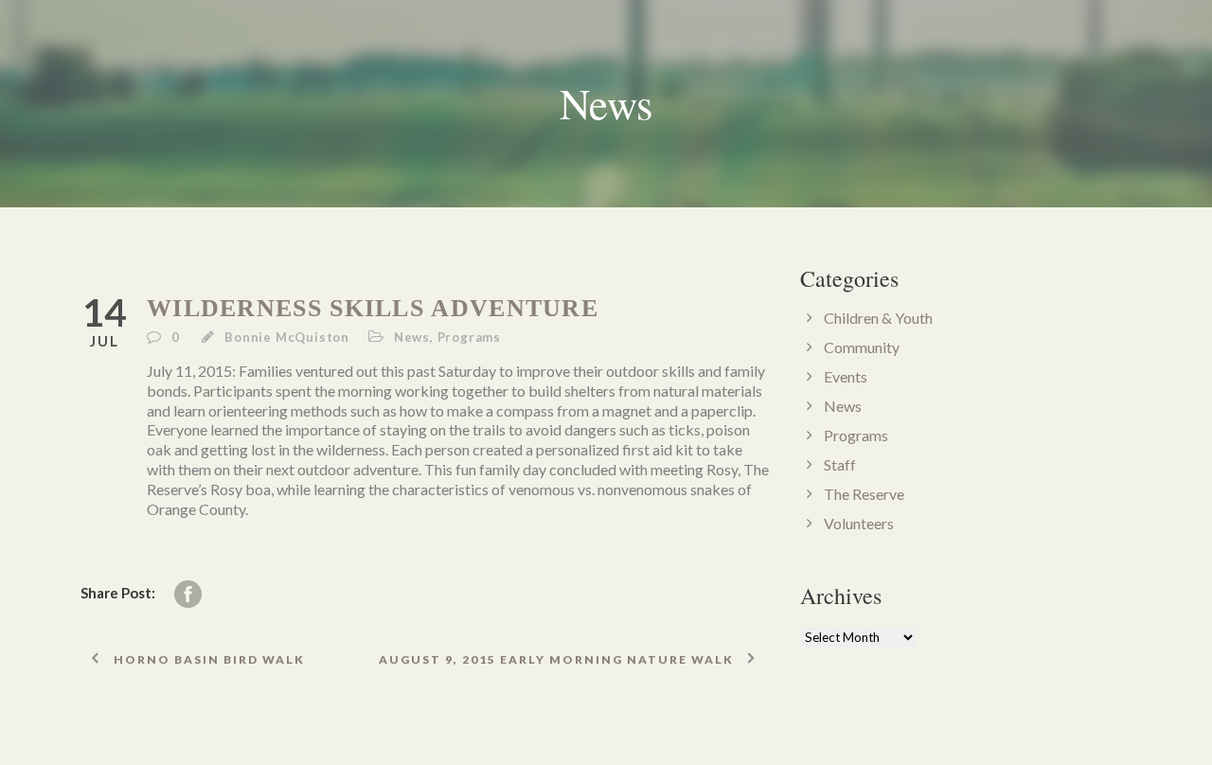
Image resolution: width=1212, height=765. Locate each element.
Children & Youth (878, 318)
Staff (840, 464)
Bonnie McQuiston (286, 337)
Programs (469, 337)
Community (862, 347)
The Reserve (864, 494)
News (412, 337)
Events (845, 376)
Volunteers (859, 523)
